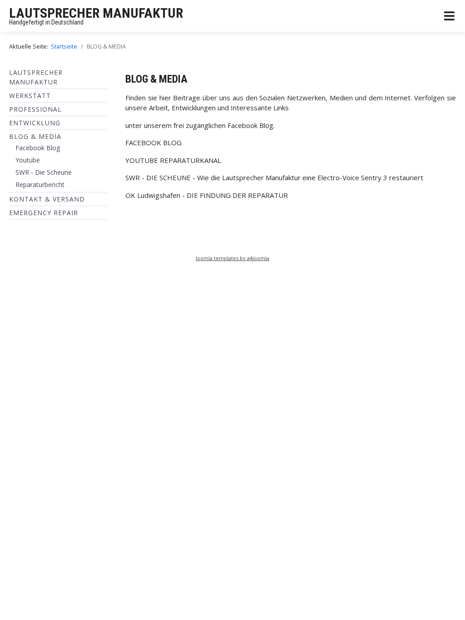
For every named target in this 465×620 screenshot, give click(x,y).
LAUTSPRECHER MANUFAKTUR (96, 13)
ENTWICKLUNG (34, 122)
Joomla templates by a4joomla (232, 258)
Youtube (27, 160)
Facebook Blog (37, 147)
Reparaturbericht (39, 184)
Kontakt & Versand (47, 199)
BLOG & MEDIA (35, 136)
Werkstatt (30, 95)
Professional (35, 109)
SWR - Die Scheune (43, 172)
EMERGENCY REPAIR (43, 212)
